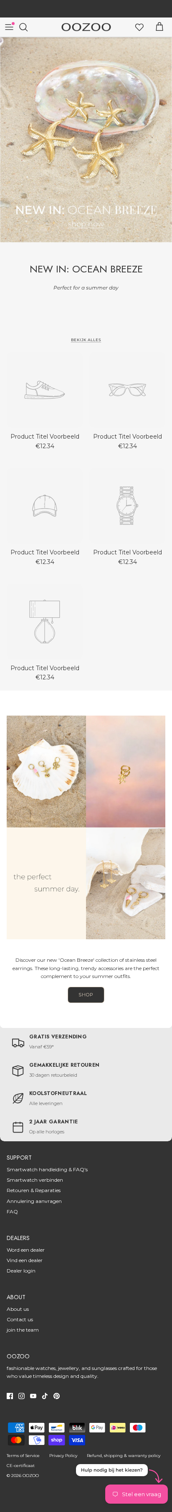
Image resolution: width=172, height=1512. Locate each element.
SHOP (86, 995)
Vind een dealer (25, 1260)
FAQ (12, 1211)
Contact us (20, 1319)
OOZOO (31, 1475)
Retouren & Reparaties (34, 1190)
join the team (23, 1330)
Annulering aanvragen (34, 1201)
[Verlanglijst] (139, 27)
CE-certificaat (21, 1465)
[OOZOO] (86, 27)
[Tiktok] (45, 1396)
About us (18, 1309)
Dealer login (21, 1270)
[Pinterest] (56, 1396)
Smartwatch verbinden (35, 1180)
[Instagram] (21, 1396)
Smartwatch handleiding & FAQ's (47, 1169)
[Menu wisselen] (9, 27)
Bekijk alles (86, 339)
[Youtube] (33, 1396)
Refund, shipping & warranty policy (123, 1455)
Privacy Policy (63, 1455)
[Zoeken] (27, 27)
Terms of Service (23, 1455)
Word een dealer (26, 1250)
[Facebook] (10, 1396)
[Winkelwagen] (159, 27)
